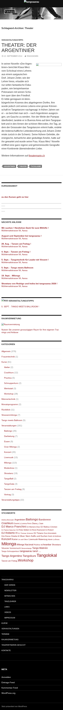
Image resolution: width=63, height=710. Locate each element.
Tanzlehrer (10, 601)
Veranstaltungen (9, 425)
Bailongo (8, 431)
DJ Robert (49, 530)
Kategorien (8, 344)
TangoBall (8, 478)
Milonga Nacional (25, 544)
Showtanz (8, 473)
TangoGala (9, 484)
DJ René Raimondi (37, 530)
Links (7, 607)
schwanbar (46, 544)
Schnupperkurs (11, 383)
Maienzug (42, 539)
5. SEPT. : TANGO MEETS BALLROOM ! (20, 306)
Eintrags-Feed (8, 682)
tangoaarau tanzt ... (30, 551)
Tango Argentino (11, 555)
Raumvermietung (9, 640)
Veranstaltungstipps (12, 40)
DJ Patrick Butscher (8, 530)
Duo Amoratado (50, 533)
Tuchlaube (36, 166)
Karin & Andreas (54, 536)
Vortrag (7, 494)
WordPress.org (8, 693)
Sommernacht (15, 548)
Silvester (5, 548)
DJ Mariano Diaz (33, 527)
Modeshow (9, 468)
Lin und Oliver (23, 539)
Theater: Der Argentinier (19, 47)
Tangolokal (47, 555)
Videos (7, 612)
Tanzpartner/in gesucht (13, 645)
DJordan (53, 527)
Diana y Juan (37, 523)
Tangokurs (29, 555)
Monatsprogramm (9, 404)
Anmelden (6, 677)
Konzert (7, 452)
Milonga (7, 463)
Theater (23, 166)
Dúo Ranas (6, 536)
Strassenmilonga (9, 415)
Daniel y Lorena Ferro (23, 523)
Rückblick (5, 409)
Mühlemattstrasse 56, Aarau (14, 230)
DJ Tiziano (38, 533)
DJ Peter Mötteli (22, 530)
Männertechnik (8, 399)
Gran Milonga (10, 447)
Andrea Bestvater (7, 520)
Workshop (8, 394)
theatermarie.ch (37, 155)
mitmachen (9, 596)
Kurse (4, 362)
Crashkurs (9, 372)
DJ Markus (45, 527)
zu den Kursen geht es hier (14, 197)
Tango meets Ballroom (11, 420)
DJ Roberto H (9, 532)
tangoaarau (7, 580)
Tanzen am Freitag (13, 489)
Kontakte (6, 650)
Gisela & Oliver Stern (20, 536)
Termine (5, 634)
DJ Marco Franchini (13, 526)
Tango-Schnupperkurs (10, 551)
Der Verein (9, 585)
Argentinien (9, 166)
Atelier (7, 367)
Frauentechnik (8, 356)
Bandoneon (45, 519)
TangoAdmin (32, 56)
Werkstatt (8, 388)
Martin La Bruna (53, 539)
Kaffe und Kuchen (39, 536)
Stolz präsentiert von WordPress (14, 706)
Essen (7, 441)
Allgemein (6, 351)
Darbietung (9, 436)
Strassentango (26, 548)
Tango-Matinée (40, 548)
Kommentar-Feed (9, 688)
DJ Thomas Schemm (25, 533)
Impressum (9, 618)
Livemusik (8, 457)
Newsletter (10, 591)
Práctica (37, 545)
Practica (8, 378)
